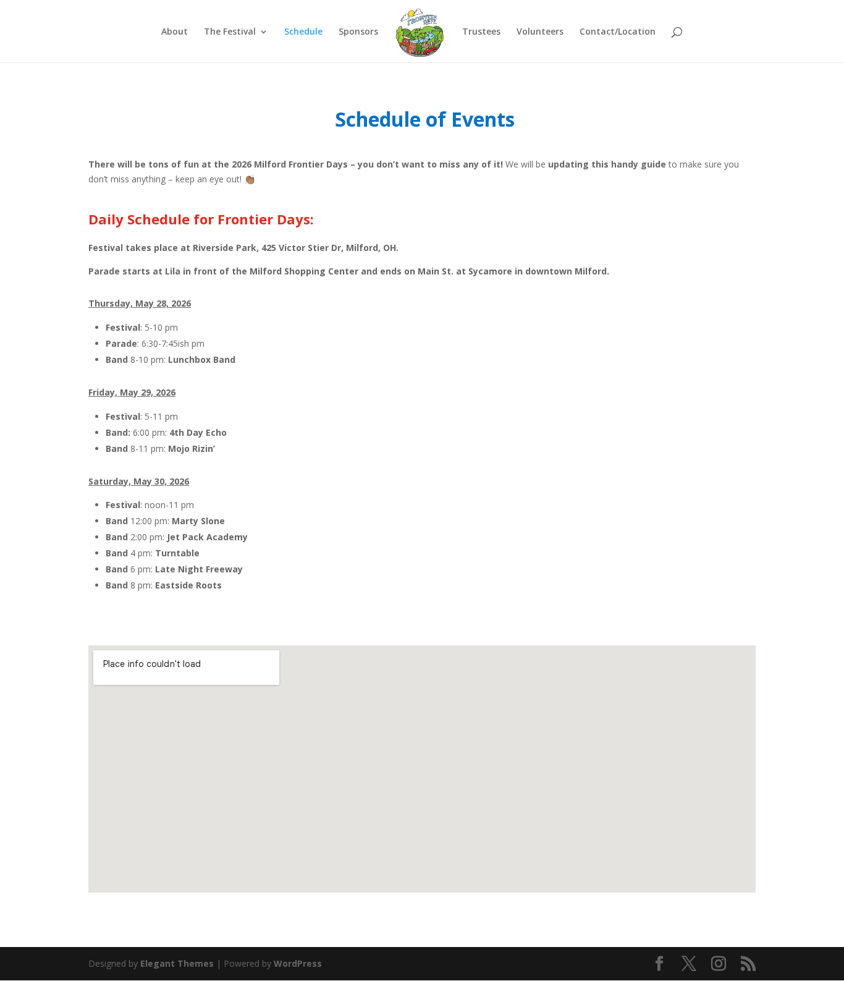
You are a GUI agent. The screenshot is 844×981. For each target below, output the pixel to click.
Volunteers (540, 32)
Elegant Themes (177, 963)
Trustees (481, 32)
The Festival (230, 32)
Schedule (303, 32)
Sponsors (358, 32)
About (174, 32)
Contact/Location (618, 32)
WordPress (298, 963)
